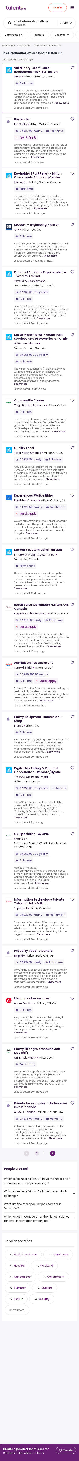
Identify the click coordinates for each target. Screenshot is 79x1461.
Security (44, 1299)
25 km (64, 23)
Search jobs (9, 45)
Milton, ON (24, 45)
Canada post (22, 1277)
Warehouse (60, 1254)
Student (46, 1288)
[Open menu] (72, 7)
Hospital (19, 1266)
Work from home (25, 1254)
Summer (20, 1288)
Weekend (46, 1266)
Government (55, 1277)
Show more (62, 102)
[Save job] (72, 67)
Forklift (18, 1299)
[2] (52, 1153)
